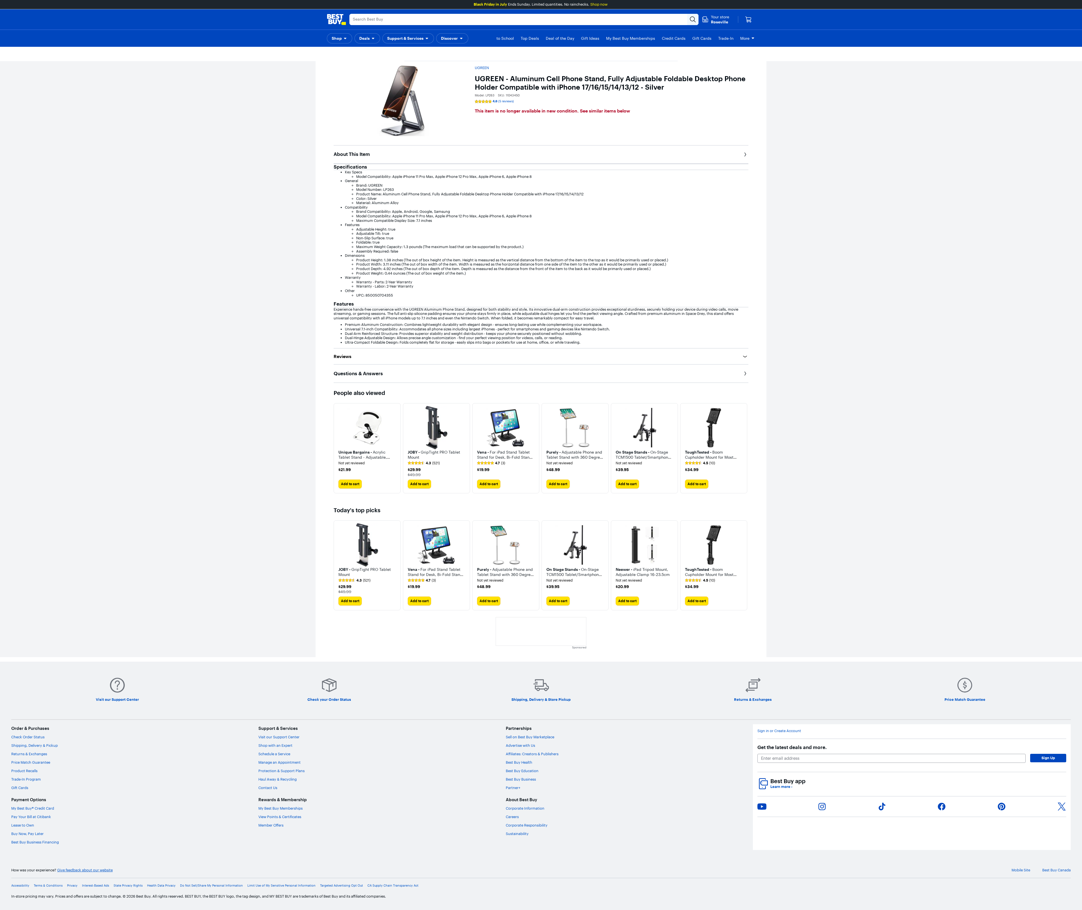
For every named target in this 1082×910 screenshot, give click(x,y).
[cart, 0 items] (748, 19)
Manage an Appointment (279, 762)
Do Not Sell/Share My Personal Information (211, 885)
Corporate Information (525, 808)
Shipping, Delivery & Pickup (34, 745)
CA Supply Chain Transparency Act (392, 885)
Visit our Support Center (279, 737)
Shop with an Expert (275, 745)
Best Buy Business (521, 779)
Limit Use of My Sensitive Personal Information (281, 885)
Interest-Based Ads (95, 885)
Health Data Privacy (161, 885)
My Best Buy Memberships (280, 808)
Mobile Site (1021, 870)
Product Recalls (24, 770)
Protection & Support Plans (281, 770)
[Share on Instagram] (821, 806)
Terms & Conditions (48, 885)
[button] (339, 38)
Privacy (72, 885)
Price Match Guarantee (30, 762)
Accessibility (20, 885)
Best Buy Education (522, 770)
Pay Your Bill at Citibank (31, 816)
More (745, 38)
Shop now (598, 4)
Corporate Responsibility (526, 825)
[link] (424, 463)
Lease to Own (22, 825)
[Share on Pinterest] (1001, 806)
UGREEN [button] (482, 67)
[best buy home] (336, 19)
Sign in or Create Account (779, 731)
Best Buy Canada (1056, 870)
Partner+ (513, 787)
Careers (512, 816)
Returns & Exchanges (29, 754)
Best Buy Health (519, 762)
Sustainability (517, 833)
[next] (744, 448)
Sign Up (1048, 758)
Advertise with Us (520, 745)
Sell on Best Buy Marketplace (530, 737)
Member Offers (270, 825)
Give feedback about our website (85, 870)
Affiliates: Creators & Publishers (532, 754)
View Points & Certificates (279, 816)
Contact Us (267, 787)
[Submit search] (693, 19)
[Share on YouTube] (761, 806)
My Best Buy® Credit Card (32, 808)
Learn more (781, 787)
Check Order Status (28, 737)
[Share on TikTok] (881, 806)
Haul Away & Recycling (277, 779)
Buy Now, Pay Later (27, 833)
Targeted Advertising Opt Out (341, 885)
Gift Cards (19, 787)
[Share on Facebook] (941, 806)
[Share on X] (1061, 806)
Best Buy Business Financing (35, 842)
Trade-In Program (26, 779)
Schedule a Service (274, 754)
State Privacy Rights (128, 885)
